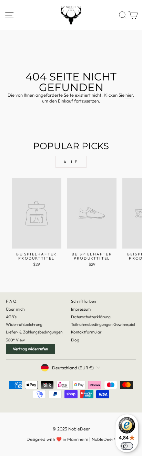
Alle (70, 161)
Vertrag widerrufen (30, 348)
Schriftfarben (83, 301)
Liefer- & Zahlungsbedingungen (34, 331)
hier (129, 95)
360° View (15, 339)
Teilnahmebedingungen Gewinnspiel (103, 324)
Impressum (81, 309)
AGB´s (11, 316)
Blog (75, 339)
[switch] (127, 446)
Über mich (15, 309)
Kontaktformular (86, 331)
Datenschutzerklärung (91, 316)
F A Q (11, 301)
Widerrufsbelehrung (24, 324)
